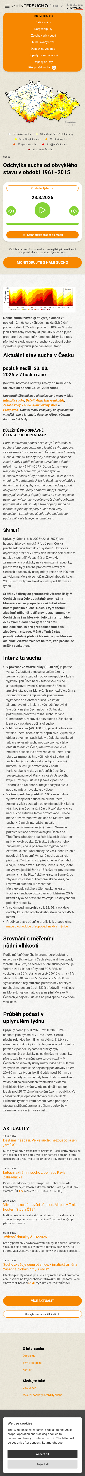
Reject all (43, 1464)
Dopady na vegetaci (43, 48)
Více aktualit (42, 1301)
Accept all (42, 1454)
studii (31, 1283)
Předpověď (10, 410)
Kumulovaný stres (43, 42)
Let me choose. (52, 1442)
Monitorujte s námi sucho (42, 262)
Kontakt (27, 1369)
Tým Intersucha (32, 1362)
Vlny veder (29, 1388)
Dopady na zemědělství (43, 55)
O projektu (29, 1355)
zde (21, 1191)
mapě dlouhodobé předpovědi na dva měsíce (37, 926)
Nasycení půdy (43, 28)
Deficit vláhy (43, 22)
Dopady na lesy (43, 61)
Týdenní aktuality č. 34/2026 (25, 1237)
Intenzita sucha (43, 15)
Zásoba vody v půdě (43, 35)
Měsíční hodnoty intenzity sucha (42, 1395)
